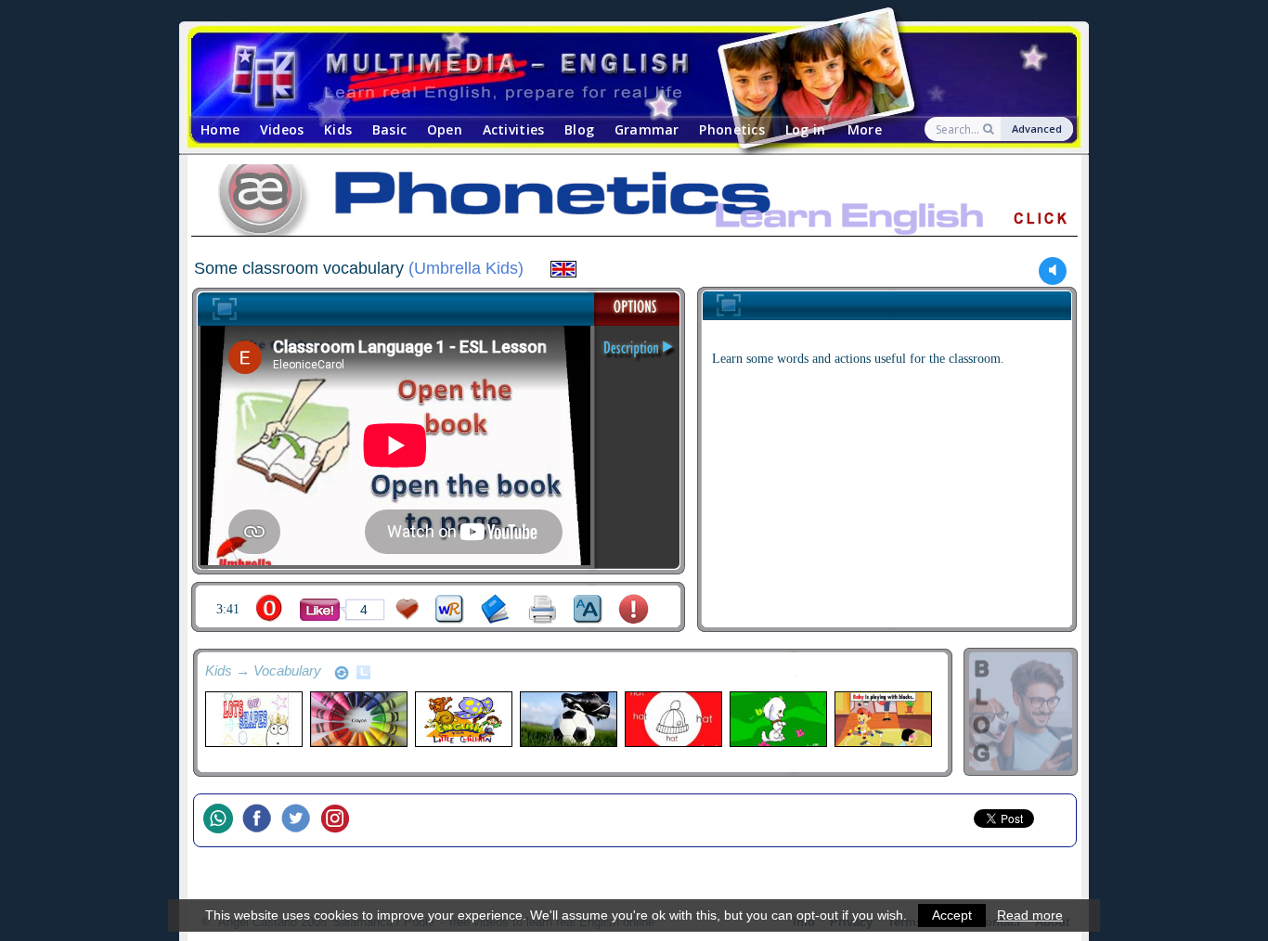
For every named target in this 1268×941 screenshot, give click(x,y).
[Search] (990, 129)
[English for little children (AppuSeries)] (463, 719)
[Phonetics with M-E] (634, 203)
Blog (579, 129)
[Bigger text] (588, 609)
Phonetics (732, 129)
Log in (805, 129)
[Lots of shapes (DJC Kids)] (253, 719)
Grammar (647, 129)
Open (444, 129)
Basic (389, 129)
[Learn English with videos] (618, 74)
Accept (952, 915)
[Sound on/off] (1053, 270)
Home (220, 129)
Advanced (1037, 128)
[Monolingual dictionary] (495, 609)
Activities (514, 129)
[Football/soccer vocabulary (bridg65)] (567, 719)
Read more (1030, 915)
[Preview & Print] (542, 609)
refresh (341, 672)
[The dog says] (777, 719)
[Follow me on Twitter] (300, 820)
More (864, 129)
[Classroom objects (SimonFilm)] (358, 719)
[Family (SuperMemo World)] (882, 719)
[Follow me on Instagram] (339, 820)
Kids (338, 129)
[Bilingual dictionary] (449, 609)
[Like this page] (320, 610)
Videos (282, 129)
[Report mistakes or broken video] (633, 609)
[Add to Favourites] (407, 609)
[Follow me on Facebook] (261, 820)
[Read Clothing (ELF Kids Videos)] (672, 719)
